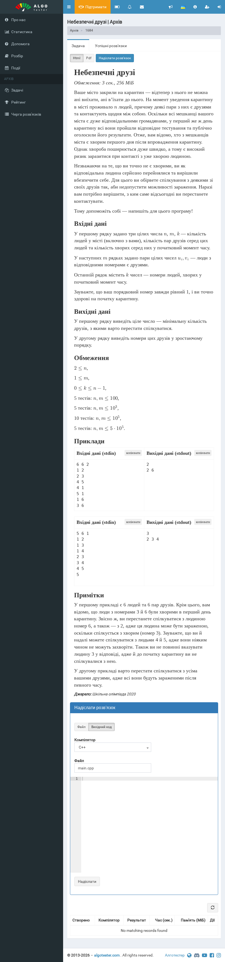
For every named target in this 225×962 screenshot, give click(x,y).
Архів (74, 30)
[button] (69, 7)
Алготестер (175, 955)
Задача (78, 46)
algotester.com (107, 955)
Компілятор (84, 740)
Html (76, 58)
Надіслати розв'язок (115, 58)
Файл (81, 727)
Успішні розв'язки (111, 46)
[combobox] (112, 747)
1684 (89, 30)
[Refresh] (212, 907)
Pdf (88, 58)
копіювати (133, 453)
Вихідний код (101, 727)
